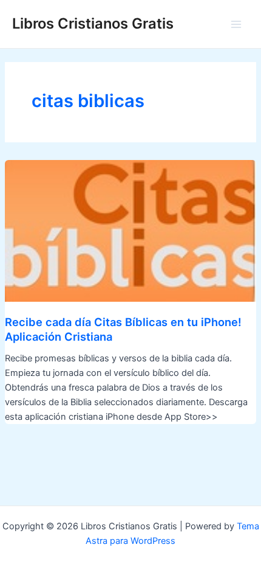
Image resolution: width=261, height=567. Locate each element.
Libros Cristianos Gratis (93, 23)
